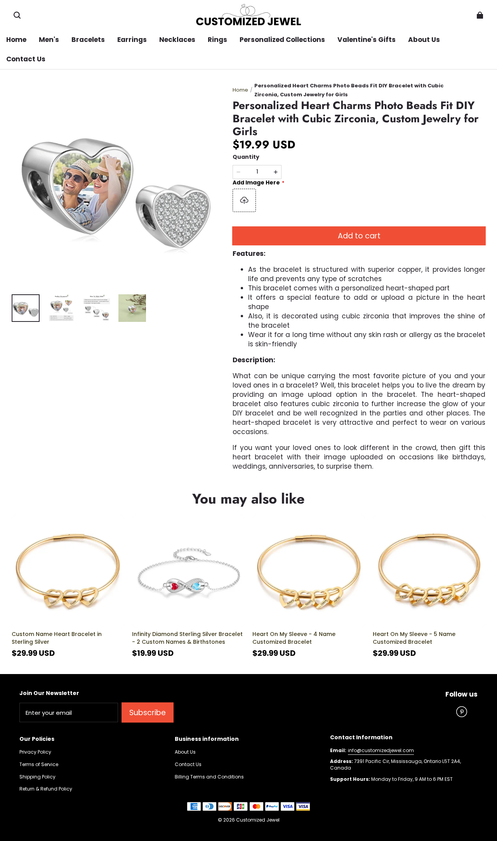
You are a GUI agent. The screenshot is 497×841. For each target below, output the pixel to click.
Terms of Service (38, 764)
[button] (17, 15)
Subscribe (147, 712)
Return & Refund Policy (45, 789)
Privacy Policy (35, 752)
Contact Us (188, 764)
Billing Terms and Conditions (209, 777)
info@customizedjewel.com (381, 750)
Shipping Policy (37, 777)
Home (240, 90)
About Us (185, 752)
